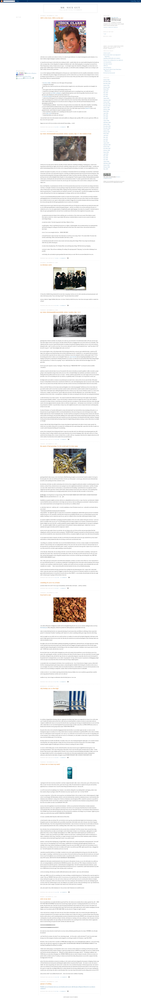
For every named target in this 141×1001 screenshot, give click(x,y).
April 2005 (105, 91)
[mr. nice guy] (30, 73)
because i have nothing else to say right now (113, 60)
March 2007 (106, 133)
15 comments (63, 577)
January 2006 (106, 107)
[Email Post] (67, 127)
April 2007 (105, 135)
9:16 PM (56, 588)
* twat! (104, 33)
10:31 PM (57, 977)
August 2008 (106, 161)
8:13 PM (56, 305)
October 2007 (106, 146)
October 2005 (106, 102)
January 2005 (106, 85)
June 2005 (105, 94)
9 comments (63, 681)
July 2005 (105, 96)
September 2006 (107, 122)
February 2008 (106, 150)
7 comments (63, 757)
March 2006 (106, 111)
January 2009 (106, 165)
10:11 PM (57, 577)
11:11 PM (57, 892)
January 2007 (106, 130)
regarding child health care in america (111, 58)
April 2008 (105, 154)
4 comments (63, 991)
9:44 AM (56, 757)
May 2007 (105, 137)
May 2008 (105, 156)
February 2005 (106, 87)
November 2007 (107, 148)
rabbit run (105, 65)
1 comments (63, 588)
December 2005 (106, 105)
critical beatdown (107, 67)
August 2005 (106, 98)
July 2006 (105, 118)
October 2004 (106, 79)
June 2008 (105, 157)
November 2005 (107, 104)
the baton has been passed (109, 73)
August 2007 (106, 143)
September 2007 (107, 144)
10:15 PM (57, 439)
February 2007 (106, 131)
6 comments (63, 258)
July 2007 (105, 141)
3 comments (63, 305)
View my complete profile (110, 27)
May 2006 (105, 115)
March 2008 (106, 152)
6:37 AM (56, 991)
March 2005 (106, 89)
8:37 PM (56, 681)
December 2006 (106, 128)
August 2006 (106, 120)
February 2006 (106, 109)
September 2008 (107, 163)
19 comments (63, 892)
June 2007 (105, 139)
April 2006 (105, 113)
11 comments (63, 977)
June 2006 (105, 117)
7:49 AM (56, 258)
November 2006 (107, 126)
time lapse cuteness (107, 64)
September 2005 (107, 100)
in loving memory (107, 62)
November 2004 (107, 81)
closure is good (106, 53)
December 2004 (106, 83)
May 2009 (105, 169)
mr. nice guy (114, 17)
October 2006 (106, 124)
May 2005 (105, 92)
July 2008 (105, 159)
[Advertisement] (21, 42)
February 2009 (106, 167)
